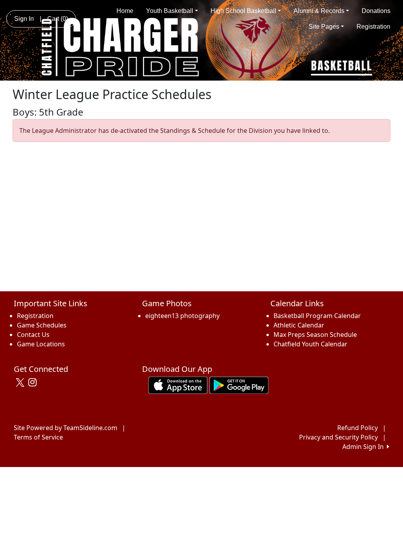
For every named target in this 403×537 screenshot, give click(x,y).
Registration (373, 26)
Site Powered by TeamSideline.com (65, 427)
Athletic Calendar (299, 325)
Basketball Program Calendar (317, 315)
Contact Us (33, 334)
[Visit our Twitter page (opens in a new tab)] (21, 382)
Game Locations (41, 344)
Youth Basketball (169, 10)
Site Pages (324, 26)
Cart (57, 18)
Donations (376, 10)
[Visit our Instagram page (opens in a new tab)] (34, 382)
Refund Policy (357, 427)
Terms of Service (38, 437)
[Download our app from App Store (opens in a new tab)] (177, 385)
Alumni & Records (319, 10)
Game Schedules (42, 325)
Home (124, 10)
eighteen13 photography (182, 315)
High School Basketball (243, 10)
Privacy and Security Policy (338, 437)
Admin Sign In (364, 446)
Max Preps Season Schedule (315, 334)
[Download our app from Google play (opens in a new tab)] (238, 385)
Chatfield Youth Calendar (311, 344)
